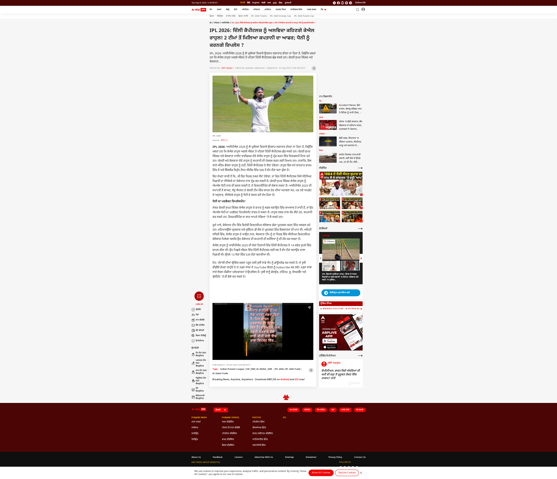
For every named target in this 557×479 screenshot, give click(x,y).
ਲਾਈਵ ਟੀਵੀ (345, 410)
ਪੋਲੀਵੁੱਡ (194, 439)
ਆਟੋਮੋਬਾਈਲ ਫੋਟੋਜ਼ (260, 439)
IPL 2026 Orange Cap (280, 16)
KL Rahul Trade (220, 373)
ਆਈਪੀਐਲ (225, 23)
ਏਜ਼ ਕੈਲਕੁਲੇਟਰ (200, 390)
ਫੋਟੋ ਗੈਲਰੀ (200, 330)
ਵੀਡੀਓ (198, 309)
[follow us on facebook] (338, 3)
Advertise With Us (264, 457)
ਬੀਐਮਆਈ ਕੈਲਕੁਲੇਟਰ (200, 397)
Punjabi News (199, 418)
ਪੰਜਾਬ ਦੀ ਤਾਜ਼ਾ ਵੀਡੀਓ (231, 427)
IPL (284, 418)
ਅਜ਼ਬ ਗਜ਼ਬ (311, 9)
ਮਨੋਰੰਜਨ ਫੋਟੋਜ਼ (258, 422)
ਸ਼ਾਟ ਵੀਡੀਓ (200, 320)
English (255, 2)
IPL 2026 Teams (259, 16)
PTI (223, 140)
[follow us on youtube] (342, 3)
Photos (256, 418)
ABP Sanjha (226, 68)
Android (284, 379)
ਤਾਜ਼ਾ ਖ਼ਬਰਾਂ (196, 422)
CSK (247, 369)
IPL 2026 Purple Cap (304, 16)
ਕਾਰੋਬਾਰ (268, 9)
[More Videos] (360, 168)
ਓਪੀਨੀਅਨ (200, 340)
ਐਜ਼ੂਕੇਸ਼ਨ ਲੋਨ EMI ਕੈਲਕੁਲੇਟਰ (201, 381)
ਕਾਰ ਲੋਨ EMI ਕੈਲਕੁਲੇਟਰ (201, 372)
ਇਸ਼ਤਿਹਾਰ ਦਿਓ (360, 3)
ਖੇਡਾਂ (197, 314)
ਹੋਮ (211, 9)
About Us (196, 457)
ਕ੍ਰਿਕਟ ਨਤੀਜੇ (243, 16)
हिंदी (248, 2)
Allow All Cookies (321, 472)
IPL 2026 (279, 369)
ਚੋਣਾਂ (235, 9)
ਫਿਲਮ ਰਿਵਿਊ (201, 335)
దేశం (280, 2)
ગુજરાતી (288, 2)
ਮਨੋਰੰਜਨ (245, 9)
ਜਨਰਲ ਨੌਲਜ (281, 9)
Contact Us (360, 457)
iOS (297, 379)
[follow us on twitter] (334, 3)
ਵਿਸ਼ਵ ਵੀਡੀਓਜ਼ (228, 445)
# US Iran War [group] (353, 308)
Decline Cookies (347, 472)
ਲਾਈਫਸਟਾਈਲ (296, 9)
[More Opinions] (360, 356)
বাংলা (269, 2)
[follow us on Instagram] (346, 3)
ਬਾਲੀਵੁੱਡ (194, 433)
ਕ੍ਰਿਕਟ (212, 16)
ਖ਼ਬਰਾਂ (219, 9)
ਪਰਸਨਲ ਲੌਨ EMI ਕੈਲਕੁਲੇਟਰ (201, 363)
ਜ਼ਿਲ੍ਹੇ (227, 9)
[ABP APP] (329, 341)
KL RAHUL (261, 369)
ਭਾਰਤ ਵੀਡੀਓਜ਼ (228, 439)
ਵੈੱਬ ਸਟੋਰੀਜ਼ (200, 325)
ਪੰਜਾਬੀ (242, 2)
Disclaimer (311, 457)
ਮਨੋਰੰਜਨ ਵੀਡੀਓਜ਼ (229, 433)
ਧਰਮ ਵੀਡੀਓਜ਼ (228, 422)
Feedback (218, 457)
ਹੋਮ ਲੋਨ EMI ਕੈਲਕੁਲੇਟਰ (201, 354)
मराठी (263, 2)
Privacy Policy (335, 457)
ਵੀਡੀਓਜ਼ (307, 410)
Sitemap (289, 457)
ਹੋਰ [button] (322, 9)
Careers (239, 457)
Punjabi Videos (230, 418)
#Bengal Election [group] (333, 308)
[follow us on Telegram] (350, 3)
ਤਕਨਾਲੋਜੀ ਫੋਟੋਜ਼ (259, 445)
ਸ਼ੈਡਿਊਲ (220, 16)
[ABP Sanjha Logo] (199, 9)
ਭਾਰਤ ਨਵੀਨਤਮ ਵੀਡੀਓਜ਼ (262, 433)
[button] (199, 299)
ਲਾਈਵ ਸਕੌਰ (231, 16)
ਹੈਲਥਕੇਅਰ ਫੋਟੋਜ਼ (259, 427)
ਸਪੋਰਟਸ (256, 9)
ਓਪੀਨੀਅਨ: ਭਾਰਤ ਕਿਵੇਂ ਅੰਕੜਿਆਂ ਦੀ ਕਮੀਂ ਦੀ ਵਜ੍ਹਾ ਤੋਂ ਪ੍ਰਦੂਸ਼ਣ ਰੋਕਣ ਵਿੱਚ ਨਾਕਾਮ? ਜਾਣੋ (340, 374)
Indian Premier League (232, 369)
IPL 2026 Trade (292, 369)
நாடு (275, 2)
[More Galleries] (360, 228)
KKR (253, 369)
